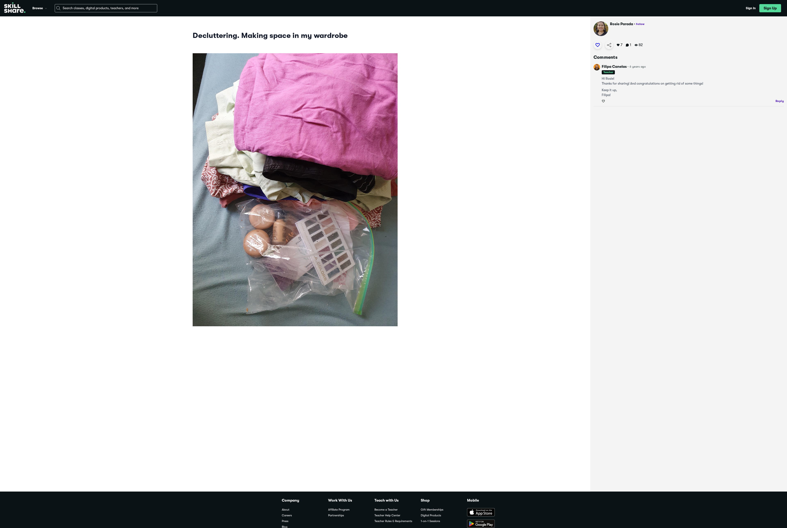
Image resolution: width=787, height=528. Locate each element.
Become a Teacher (386, 509)
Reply (780, 101)
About (285, 509)
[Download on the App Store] (486, 512)
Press (285, 521)
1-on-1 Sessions (430, 521)
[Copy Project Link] (609, 45)
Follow (640, 24)
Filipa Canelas (614, 67)
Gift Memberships (432, 509)
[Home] (14, 8)
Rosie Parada (621, 24)
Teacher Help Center (387, 515)
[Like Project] (598, 45)
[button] (46, 8)
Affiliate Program (339, 509)
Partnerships (336, 515)
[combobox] (106, 8)
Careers (287, 515)
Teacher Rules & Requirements (393, 521)
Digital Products (431, 515)
